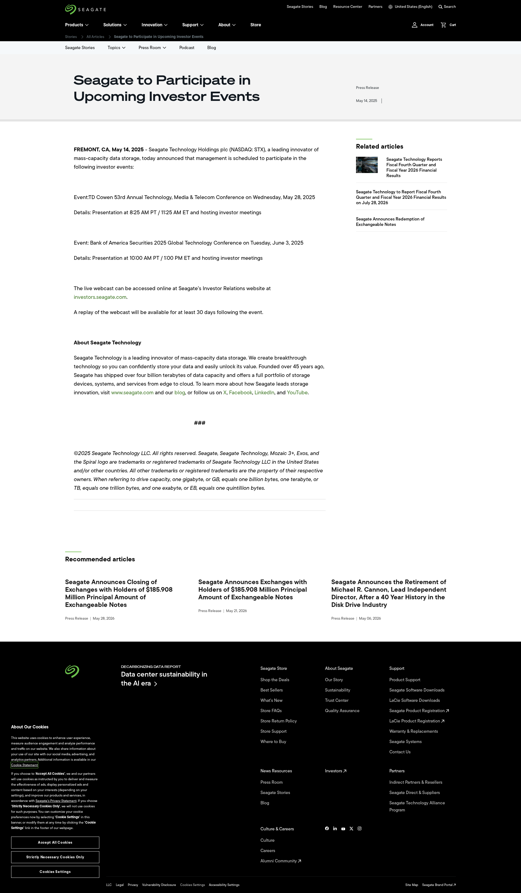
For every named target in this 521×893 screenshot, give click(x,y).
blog (179, 392)
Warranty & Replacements (414, 731)
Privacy (133, 885)
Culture (268, 840)
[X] (351, 845)
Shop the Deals (275, 679)
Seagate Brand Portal (437, 885)
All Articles (95, 37)
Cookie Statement (24, 765)
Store (255, 24)
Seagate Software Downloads (417, 690)
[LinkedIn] (335, 845)
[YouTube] (343, 845)
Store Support (274, 731)
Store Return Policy (279, 721)
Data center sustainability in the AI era (164, 678)
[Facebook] (327, 845)
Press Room (150, 47)
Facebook (240, 392)
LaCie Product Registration (415, 721)
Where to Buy (273, 741)
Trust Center (337, 700)
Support (190, 24)
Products (74, 24)
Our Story (334, 679)
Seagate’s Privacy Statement (56, 801)
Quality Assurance (343, 710)
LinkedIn (264, 392)
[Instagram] (359, 845)
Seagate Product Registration (417, 710)
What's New (272, 700)
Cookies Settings (192, 885)
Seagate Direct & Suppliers (415, 792)
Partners (375, 6)
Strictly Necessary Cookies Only (55, 857)
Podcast (186, 47)
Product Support (405, 679)
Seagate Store (274, 668)
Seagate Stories (300, 6)
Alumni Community (279, 861)
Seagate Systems (406, 741)
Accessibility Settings (224, 885)
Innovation (152, 24)
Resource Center (347, 6)
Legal (120, 885)
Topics (114, 47)
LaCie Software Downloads (415, 700)
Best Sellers (272, 690)
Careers (268, 850)
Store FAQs (271, 710)
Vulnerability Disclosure (159, 885)
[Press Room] (164, 47)
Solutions (112, 24)
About (224, 24)
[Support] (201, 25)
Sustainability (338, 690)
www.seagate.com (132, 392)
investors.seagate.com (100, 297)
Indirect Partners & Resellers (416, 782)
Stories (71, 37)
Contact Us (400, 752)
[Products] (86, 25)
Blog (323, 6)
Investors (334, 770)
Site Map (411, 885)
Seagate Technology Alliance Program (417, 806)
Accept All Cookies (55, 842)
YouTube (297, 392)
